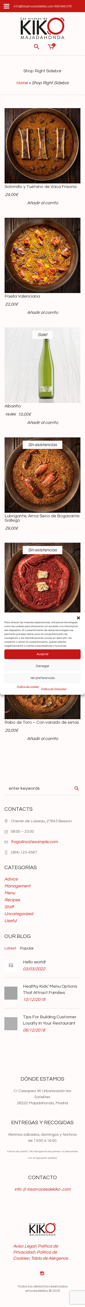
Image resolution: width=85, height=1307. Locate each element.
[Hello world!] (10, 965)
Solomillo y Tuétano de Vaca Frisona (40, 187)
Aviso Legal (24, 1246)
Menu (9, 893)
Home (22, 83)
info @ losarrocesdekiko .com (42, 1189)
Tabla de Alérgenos (49, 1258)
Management (17, 886)
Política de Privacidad (53, 688)
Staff (9, 907)
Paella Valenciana (22, 296)
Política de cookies (28, 686)
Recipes (12, 900)
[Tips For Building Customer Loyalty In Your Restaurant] (10, 1023)
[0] (50, 46)
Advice (11, 879)
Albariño (13, 406)
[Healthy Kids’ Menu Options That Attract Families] (10, 993)
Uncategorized (18, 914)
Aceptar (43, 654)
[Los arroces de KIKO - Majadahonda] (42, 28)
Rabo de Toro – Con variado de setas (42, 722)
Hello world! (34, 962)
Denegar (42, 666)
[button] (78, 618)
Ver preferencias (42, 678)
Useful (10, 921)
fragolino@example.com (34, 842)
